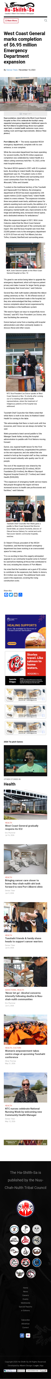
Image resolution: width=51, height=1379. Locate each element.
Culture (17, 1048)
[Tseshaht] (36, 1263)
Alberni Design (26, 1365)
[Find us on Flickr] (28, 1336)
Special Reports (25, 1307)
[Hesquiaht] (14, 1241)
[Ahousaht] (14, 1230)
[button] (25, 94)
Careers (25, 1295)
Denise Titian (11, 70)
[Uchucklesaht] (19, 1274)
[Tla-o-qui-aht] (14, 1263)
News (25, 1291)
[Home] (19, 8)
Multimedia (25, 1303)
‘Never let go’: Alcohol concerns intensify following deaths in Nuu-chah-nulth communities (24, 996)
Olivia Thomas (10, 1061)
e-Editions (25, 1310)
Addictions (10, 990)
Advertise (25, 1324)
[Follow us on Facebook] (22, 1336)
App (41, 1365)
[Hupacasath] (25, 1241)
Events (25, 1299)
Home (25, 1288)
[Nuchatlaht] (36, 1252)
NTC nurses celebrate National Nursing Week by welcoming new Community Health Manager (23, 1111)
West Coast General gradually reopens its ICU (21, 827)
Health (10, 784)
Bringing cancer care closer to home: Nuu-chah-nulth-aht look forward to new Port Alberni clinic (24, 883)
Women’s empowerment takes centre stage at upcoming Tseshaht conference (25, 1054)
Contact (25, 1327)
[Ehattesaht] (36, 1230)
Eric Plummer (10, 833)
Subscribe (25, 1320)
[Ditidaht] (25, 1230)
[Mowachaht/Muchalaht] (25, 1252)
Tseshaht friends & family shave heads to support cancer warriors (24, 940)
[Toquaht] (25, 1263)
